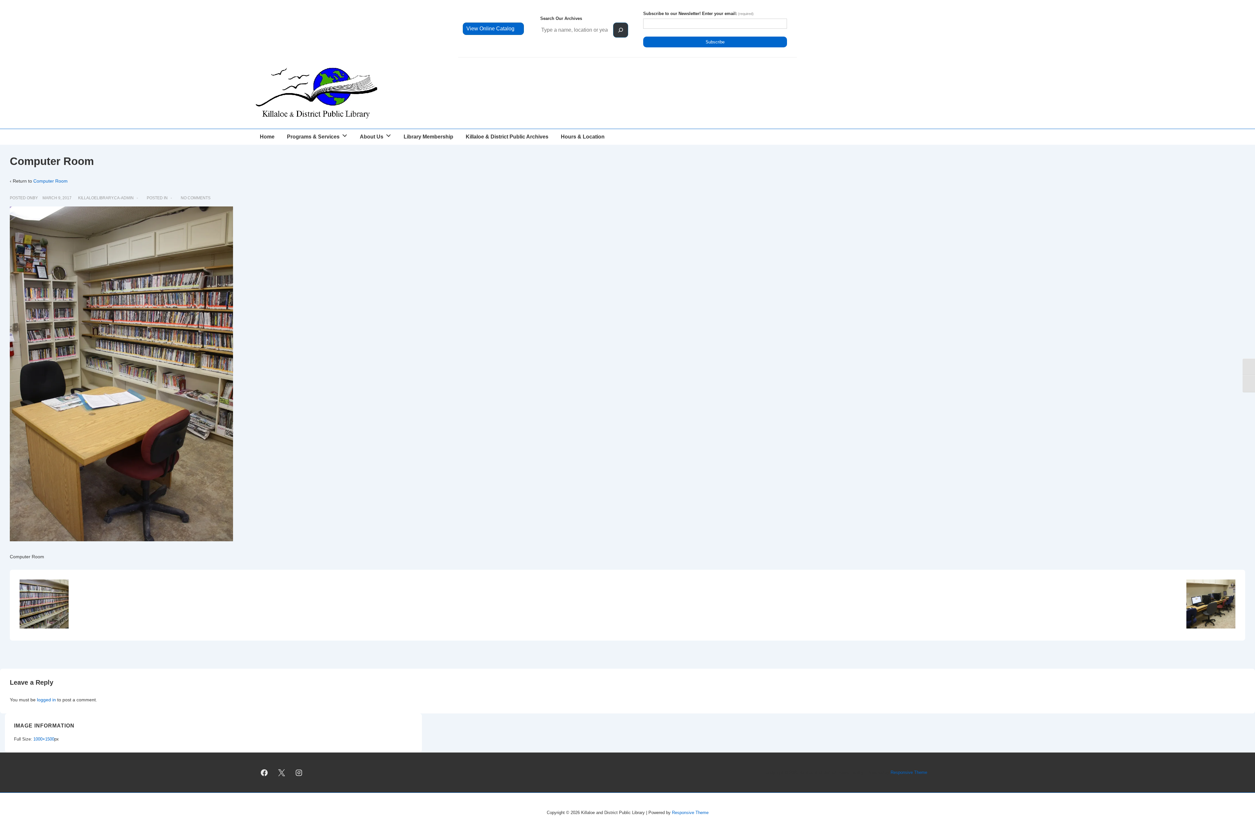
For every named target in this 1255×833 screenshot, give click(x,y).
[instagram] (299, 772)
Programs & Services (313, 136)
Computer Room (50, 181)
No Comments (195, 198)
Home (267, 136)
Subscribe (715, 42)
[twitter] (282, 772)
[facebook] (264, 772)
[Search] (620, 30)
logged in (46, 699)
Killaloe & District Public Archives (507, 136)
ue (493, 28)
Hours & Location (583, 136)
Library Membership (428, 136)
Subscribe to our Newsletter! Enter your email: (698, 13)
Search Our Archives (561, 18)
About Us (371, 136)
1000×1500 (43, 739)
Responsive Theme (909, 772)
